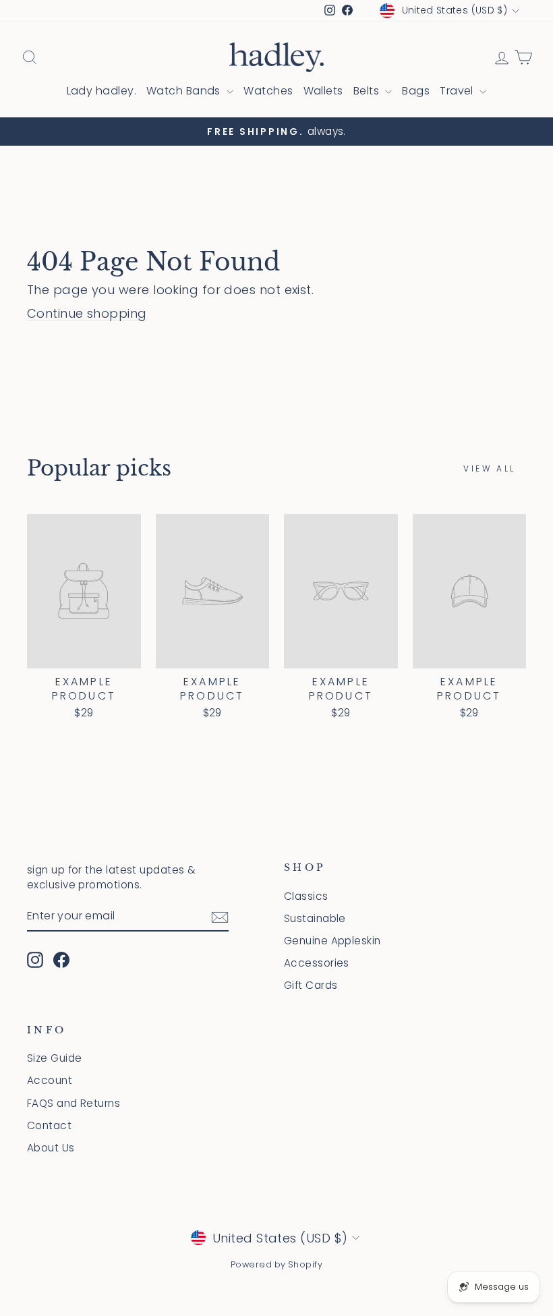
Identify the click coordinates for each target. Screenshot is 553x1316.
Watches (268, 90)
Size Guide (54, 1058)
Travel (458, 90)
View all (489, 468)
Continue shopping (87, 313)
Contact (49, 1125)
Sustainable (315, 918)
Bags (416, 90)
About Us (51, 1148)
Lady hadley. (101, 90)
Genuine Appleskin (332, 941)
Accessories (316, 963)
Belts (367, 90)
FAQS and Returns (73, 1103)
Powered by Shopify (276, 1264)
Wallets (323, 90)
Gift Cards (311, 985)
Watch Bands (184, 90)
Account (49, 1080)
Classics (306, 896)
